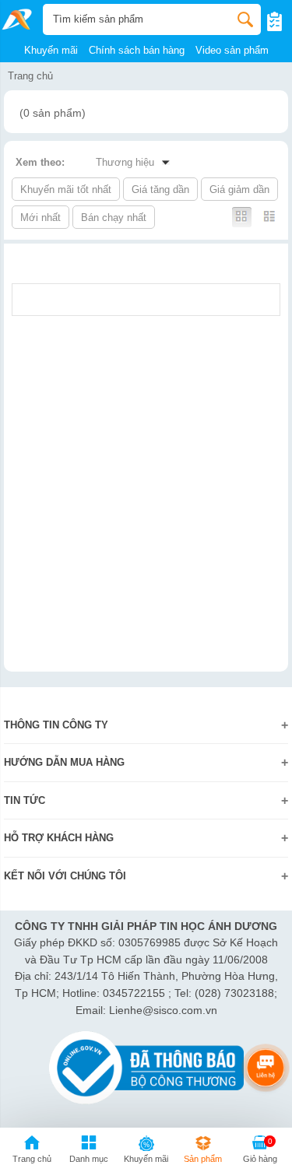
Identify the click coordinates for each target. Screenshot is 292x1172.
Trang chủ (30, 76)
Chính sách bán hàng (137, 50)
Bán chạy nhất (113, 217)
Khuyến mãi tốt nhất (65, 189)
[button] (88, 1151)
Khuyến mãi (51, 50)
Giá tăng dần (160, 189)
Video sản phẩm (232, 50)
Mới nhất (40, 217)
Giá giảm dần (239, 189)
